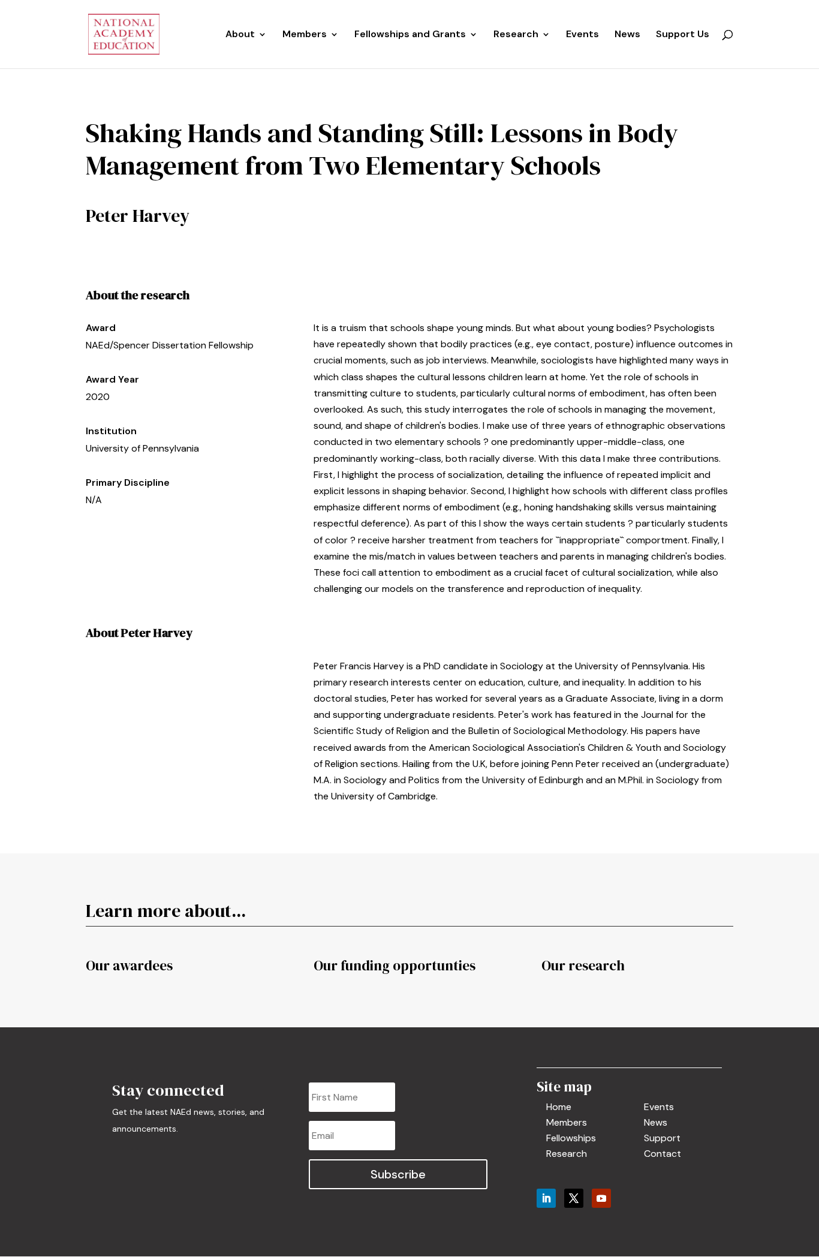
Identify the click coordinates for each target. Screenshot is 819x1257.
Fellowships (571, 1138)
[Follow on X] (573, 1198)
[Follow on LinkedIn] (546, 1198)
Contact (662, 1153)
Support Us (682, 35)
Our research (583, 965)
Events (582, 35)
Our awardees (129, 965)
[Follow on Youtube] (601, 1198)
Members (304, 35)
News (627, 35)
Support (662, 1138)
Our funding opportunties (394, 965)
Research (566, 1153)
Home (558, 1106)
